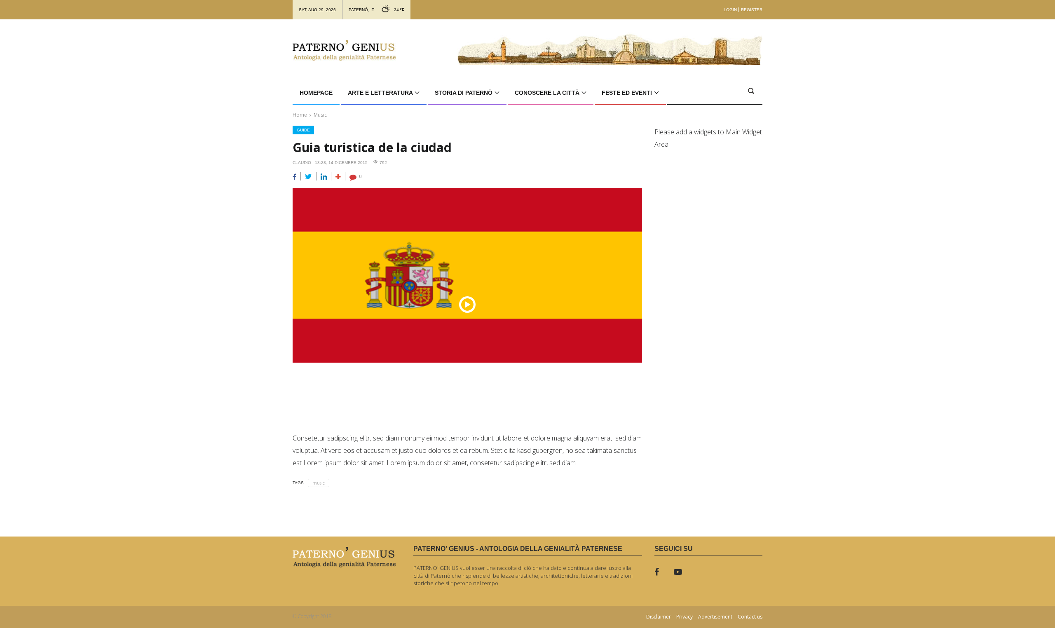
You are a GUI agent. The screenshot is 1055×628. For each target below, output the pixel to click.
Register (751, 9)
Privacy (684, 617)
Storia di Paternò (464, 92)
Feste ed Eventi (628, 92)
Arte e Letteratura (381, 92)
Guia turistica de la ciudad (372, 147)
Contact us (750, 617)
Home (300, 114)
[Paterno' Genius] (344, 50)
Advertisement (715, 617)
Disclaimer (658, 617)
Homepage (316, 92)
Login (730, 9)
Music (320, 114)
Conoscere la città (548, 92)
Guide (303, 130)
